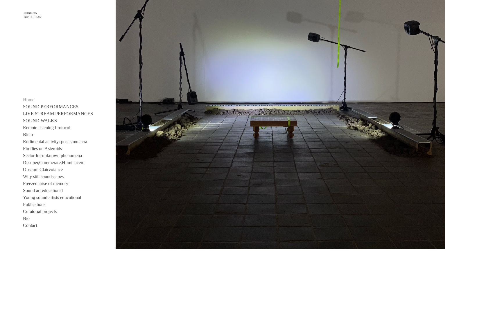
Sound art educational (43, 190)
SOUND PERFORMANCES (50, 106)
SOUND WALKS (40, 120)
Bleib (28, 134)
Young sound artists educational (52, 197)
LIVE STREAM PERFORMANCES (58, 113)
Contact (30, 225)
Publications (34, 204)
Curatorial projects (40, 211)
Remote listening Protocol (46, 127)
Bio (26, 218)
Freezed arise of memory (45, 183)
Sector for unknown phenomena (52, 155)
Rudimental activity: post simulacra (55, 141)
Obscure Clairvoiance (43, 169)
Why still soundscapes (43, 176)
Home (28, 99)
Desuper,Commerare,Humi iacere (53, 162)
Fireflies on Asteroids (42, 148)
